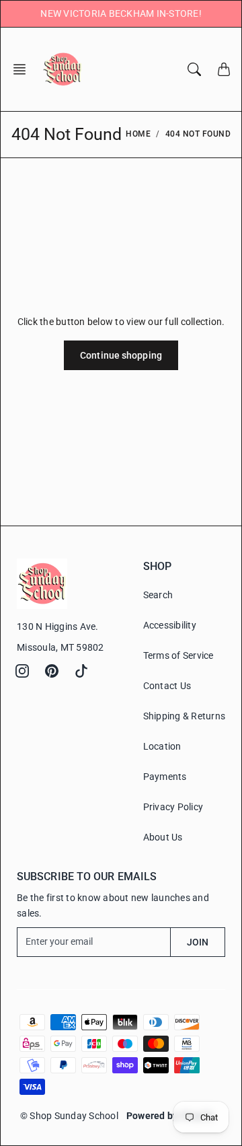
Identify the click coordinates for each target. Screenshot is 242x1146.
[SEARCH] (194, 69)
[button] (23, 69)
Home (138, 134)
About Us (163, 837)
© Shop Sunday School (69, 1115)
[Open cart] (224, 69)
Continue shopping (121, 355)
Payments (165, 776)
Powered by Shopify (170, 1115)
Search (158, 594)
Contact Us (167, 685)
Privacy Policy (173, 806)
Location (162, 746)
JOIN (197, 942)
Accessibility (169, 625)
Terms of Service (178, 655)
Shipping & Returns (184, 716)
